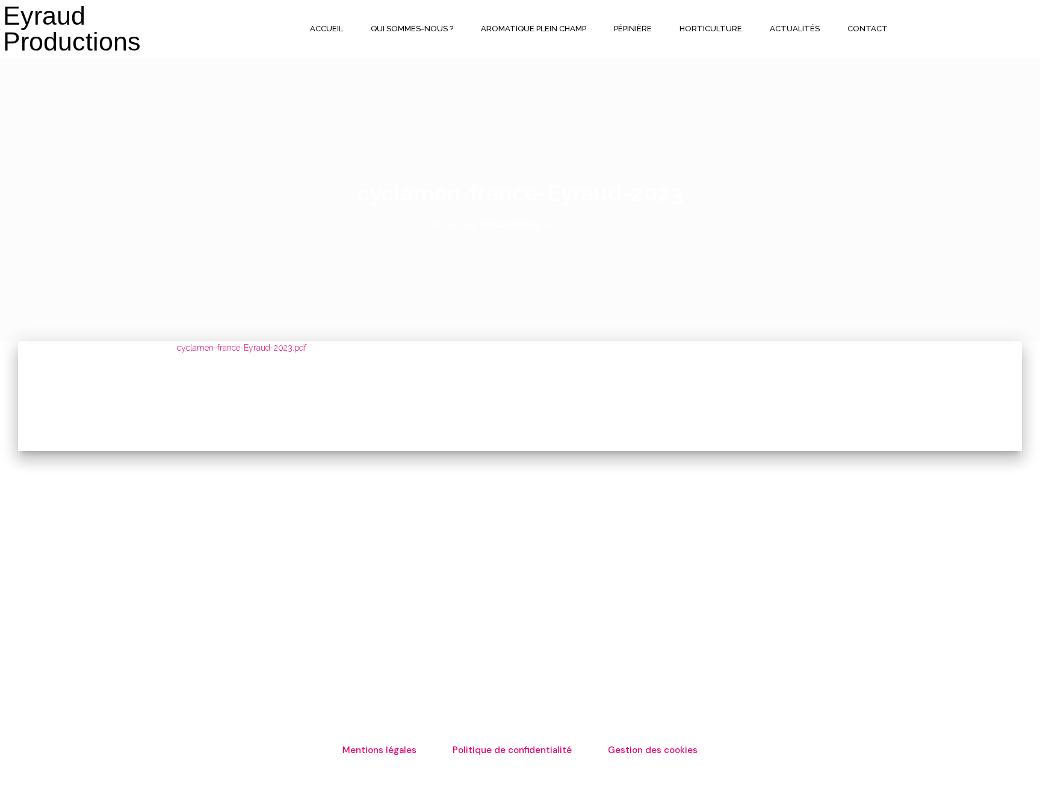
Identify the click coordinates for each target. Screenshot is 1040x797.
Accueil (326, 28)
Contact (867, 28)
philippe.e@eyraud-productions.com (771, 588)
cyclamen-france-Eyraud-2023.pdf (241, 347)
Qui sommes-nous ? (412, 28)
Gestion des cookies (653, 750)
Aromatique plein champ (533, 28)
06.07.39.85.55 (721, 573)
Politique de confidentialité (512, 750)
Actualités (795, 28)
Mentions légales (379, 750)
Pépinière (633, 28)
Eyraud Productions (72, 28)
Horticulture (710, 28)
